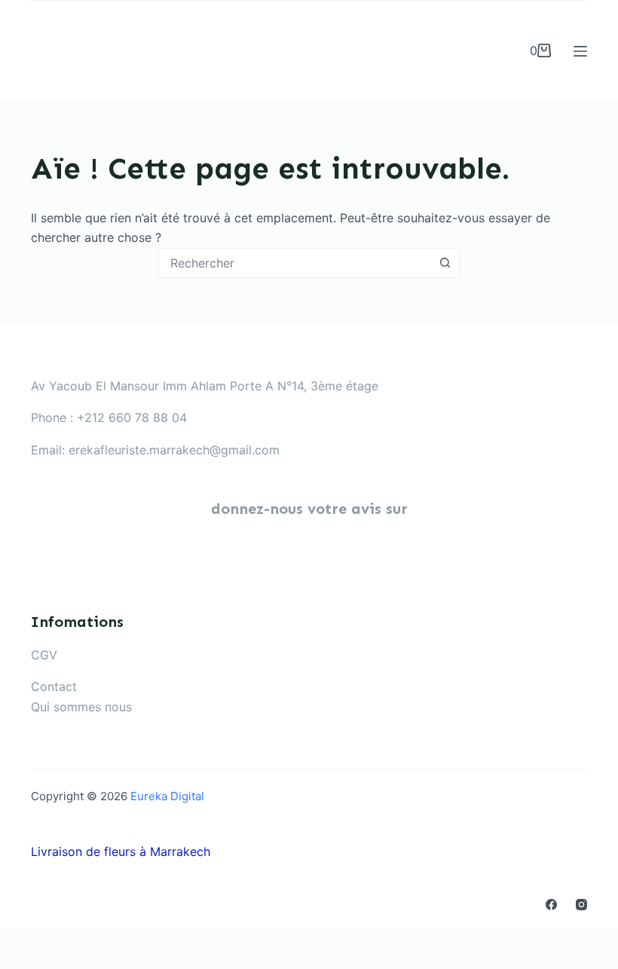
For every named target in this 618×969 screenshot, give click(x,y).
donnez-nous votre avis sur (309, 509)
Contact (54, 686)
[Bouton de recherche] (444, 263)
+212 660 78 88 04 (132, 417)
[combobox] (294, 263)
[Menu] (580, 51)
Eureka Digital (167, 796)
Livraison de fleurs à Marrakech (120, 851)
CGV (44, 654)
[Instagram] (581, 904)
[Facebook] (551, 904)
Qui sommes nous (81, 706)
